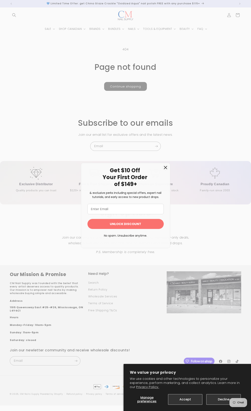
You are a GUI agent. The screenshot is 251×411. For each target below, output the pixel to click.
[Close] (165, 167)
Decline (223, 399)
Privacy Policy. (147, 387)
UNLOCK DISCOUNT (125, 224)
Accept (185, 399)
